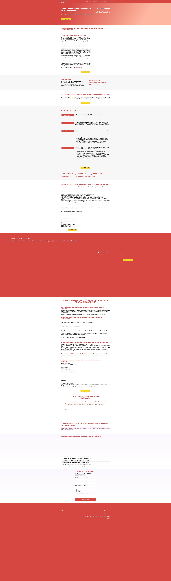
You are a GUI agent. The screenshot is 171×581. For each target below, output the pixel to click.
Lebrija (73, 428)
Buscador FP (85, 1)
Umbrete (70, 429)
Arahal (72, 427)
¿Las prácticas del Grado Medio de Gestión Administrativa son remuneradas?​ (76, 462)
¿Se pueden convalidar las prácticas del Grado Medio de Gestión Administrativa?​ (76, 460)
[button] (42, 273)
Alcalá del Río (69, 427)
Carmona (81, 427)
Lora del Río (76, 428)
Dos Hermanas (92, 427)
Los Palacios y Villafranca (82, 428)
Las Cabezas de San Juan (67, 428)
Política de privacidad (99, 516)
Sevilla (67, 429)
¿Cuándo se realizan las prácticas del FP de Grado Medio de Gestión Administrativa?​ (77, 458)
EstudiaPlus (87, 516)
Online (77, 489)
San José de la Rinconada (97, 428)
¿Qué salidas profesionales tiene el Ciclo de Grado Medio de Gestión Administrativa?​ (77, 464)
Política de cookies (107, 516)
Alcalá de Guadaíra (64, 427)
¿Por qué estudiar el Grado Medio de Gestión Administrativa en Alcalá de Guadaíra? (77, 456)
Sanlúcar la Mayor (63, 429)
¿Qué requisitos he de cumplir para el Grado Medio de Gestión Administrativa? (76, 466)
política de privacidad (90, 493)
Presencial (77, 490)
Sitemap (108, 518)
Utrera (73, 429)
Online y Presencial (79, 491)
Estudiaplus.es (72, 97)
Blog (109, 1)
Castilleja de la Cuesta (86, 427)
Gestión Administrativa (78, 67)
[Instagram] (109, 507)
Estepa (103, 427)
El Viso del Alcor (99, 427)
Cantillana (77, 427)
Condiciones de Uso (92, 516)
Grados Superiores (104, 1)
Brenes (75, 427)
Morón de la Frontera (90, 428)
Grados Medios (97, 1)
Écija (96, 427)
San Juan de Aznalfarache (106, 428)
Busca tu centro (91, 1)
